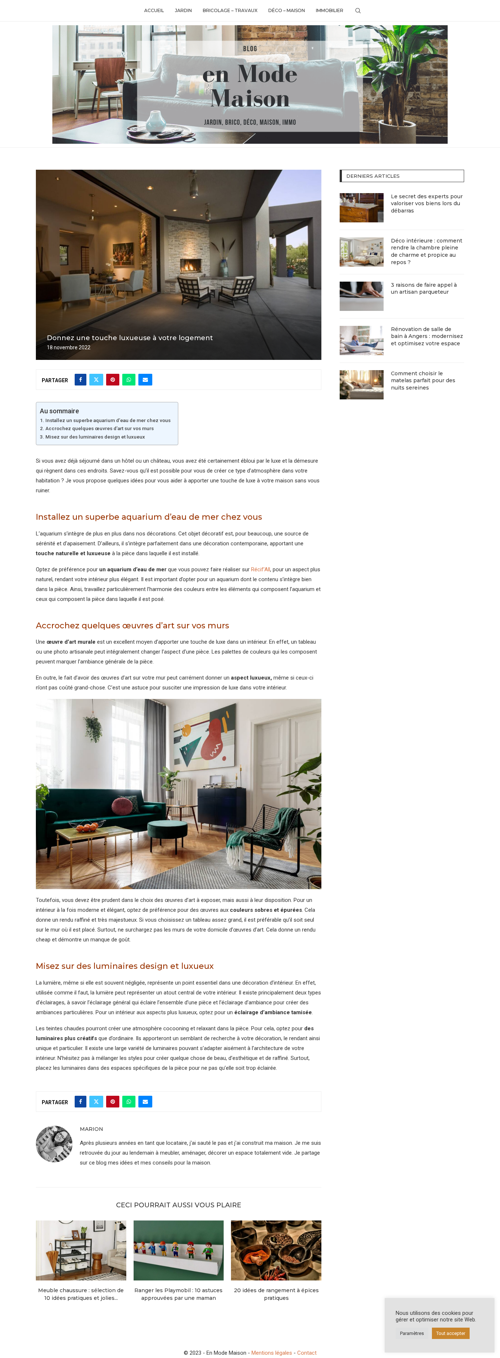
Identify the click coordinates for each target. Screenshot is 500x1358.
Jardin (183, 10)
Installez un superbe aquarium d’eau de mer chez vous (108, 420)
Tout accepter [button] (450, 1333)
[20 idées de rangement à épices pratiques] (276, 1250)
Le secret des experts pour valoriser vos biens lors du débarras (427, 203)
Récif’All (260, 569)
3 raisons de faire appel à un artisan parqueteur (424, 289)
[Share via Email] (145, 379)
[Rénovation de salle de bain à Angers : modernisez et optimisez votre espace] (362, 340)
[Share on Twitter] (96, 379)
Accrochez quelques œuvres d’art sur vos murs (99, 428)
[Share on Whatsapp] (128, 379)
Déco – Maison (286, 10)
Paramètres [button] (412, 1333)
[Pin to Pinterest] (112, 379)
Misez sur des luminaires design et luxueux (95, 437)
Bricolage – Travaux (230, 10)
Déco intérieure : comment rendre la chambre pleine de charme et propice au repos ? (426, 251)
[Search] (358, 10)
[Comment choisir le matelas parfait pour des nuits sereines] (362, 384)
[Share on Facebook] (80, 379)
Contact (307, 1353)
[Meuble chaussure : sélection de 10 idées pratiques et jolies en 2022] (81, 1250)
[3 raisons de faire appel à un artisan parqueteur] (362, 296)
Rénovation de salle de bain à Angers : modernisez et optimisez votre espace (427, 336)
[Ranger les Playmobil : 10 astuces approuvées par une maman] (179, 1250)
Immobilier (329, 10)
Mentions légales (271, 1353)
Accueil (154, 10)
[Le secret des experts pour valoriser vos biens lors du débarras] (362, 207)
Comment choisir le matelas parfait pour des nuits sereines (423, 380)
